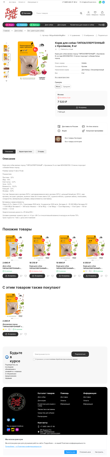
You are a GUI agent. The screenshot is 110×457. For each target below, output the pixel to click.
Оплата (63, 400)
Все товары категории (73, 141)
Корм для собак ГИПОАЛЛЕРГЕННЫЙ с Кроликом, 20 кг (38, 267)
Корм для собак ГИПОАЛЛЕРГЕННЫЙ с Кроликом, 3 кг (92, 267)
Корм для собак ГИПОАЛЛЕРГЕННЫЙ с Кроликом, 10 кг (65, 267)
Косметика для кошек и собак (82, 25)
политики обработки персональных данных (63, 359)
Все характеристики (62, 77)
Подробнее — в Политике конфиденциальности (23, 446)
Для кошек (61, 25)
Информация (65, 404)
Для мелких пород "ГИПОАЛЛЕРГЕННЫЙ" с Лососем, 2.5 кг (12, 325)
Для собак (49, 25)
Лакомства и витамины (46, 409)
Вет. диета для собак (36, 31)
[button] (103, 25)
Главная (6, 31)
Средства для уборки (46, 413)
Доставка (12, 2)
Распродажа (42, 416)
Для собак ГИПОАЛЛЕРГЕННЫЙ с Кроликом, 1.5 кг (12, 267)
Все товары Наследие (73, 138)
